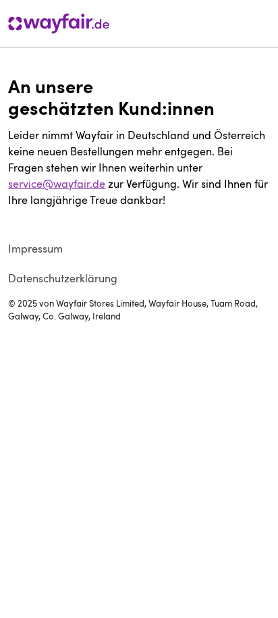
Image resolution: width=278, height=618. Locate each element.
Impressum (35, 248)
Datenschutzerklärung (62, 278)
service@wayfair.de (56, 183)
